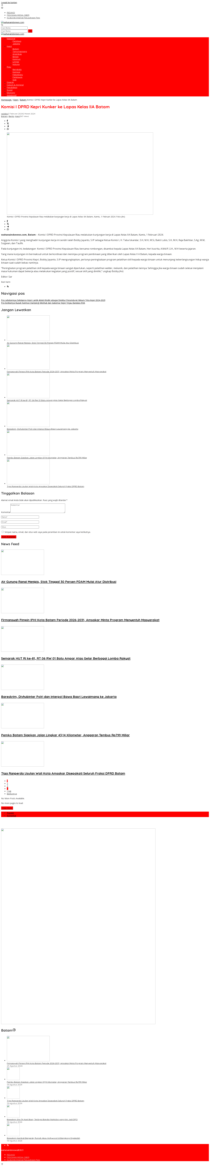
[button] (30, 31)
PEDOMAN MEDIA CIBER (18, 1157)
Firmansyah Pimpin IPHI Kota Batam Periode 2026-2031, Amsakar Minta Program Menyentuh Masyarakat (56, 371)
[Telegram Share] (8, 126)
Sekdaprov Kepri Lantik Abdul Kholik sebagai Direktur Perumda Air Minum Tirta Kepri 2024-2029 (53, 300)
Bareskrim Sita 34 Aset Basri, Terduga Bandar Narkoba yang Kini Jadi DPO (42, 1119)
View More (7, 808)
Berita (11, 116)
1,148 (9, 791)
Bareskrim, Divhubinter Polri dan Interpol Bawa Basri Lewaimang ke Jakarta (42, 429)
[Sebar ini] (7, 121)
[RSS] (8, 286)
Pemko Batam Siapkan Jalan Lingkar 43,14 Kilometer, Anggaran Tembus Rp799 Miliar (47, 457)
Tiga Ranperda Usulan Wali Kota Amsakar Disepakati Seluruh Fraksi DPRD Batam (45, 486)
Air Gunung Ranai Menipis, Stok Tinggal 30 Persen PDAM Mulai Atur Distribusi (43, 343)
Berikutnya (12, 793)
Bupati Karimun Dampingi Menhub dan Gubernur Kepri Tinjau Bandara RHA (43, 303)
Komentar (5, 512)
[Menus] (2, 5)
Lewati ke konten (9, 2)
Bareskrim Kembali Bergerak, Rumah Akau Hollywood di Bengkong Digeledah (43, 1138)
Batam (4, 116)
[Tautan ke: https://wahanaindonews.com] (14, 1030)
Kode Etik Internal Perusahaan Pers (23, 1160)
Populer (10, 813)
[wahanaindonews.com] (12, 22)
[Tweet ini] (8, 123)
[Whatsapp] (8, 129)
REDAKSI (11, 1154)
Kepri (17, 116)
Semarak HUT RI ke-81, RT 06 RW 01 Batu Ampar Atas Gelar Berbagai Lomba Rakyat (47, 400)
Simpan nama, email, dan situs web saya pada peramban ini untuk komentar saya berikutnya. (48, 532)
